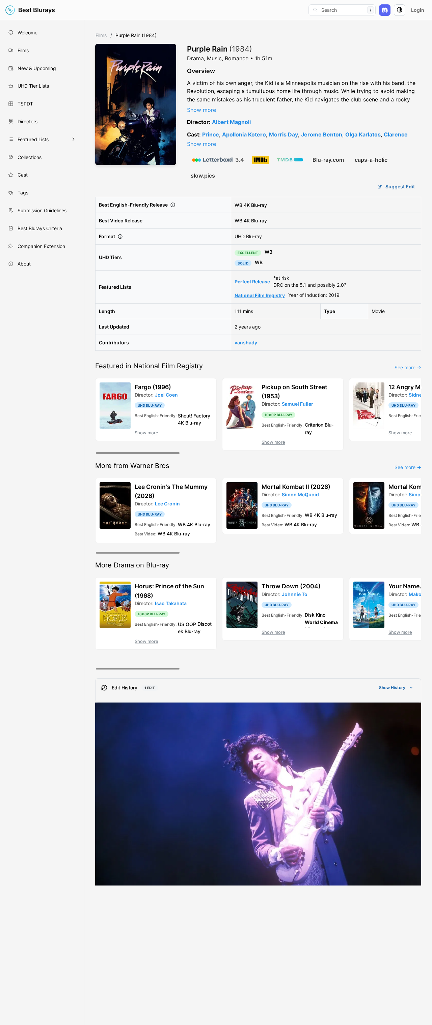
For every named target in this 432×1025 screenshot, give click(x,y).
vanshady (246, 342)
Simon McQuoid (300, 494)
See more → (408, 367)
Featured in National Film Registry (149, 366)
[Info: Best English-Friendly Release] (173, 205)
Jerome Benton (321, 134)
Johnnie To (294, 594)
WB (238, 205)
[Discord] (384, 10)
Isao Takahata (171, 603)
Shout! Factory (194, 415)
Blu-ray (192, 631)
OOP (191, 624)
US (181, 624)
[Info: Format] (120, 236)
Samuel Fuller (297, 404)
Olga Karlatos (363, 134)
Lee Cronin (167, 503)
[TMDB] (290, 160)
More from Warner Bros (132, 466)
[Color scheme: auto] (399, 10)
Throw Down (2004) (291, 586)
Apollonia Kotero (244, 134)
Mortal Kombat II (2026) (296, 486)
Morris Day (283, 134)
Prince (210, 134)
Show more (201, 109)
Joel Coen (166, 395)
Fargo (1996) (153, 387)
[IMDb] (260, 159)
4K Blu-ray (255, 205)
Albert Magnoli (231, 122)
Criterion (314, 425)
